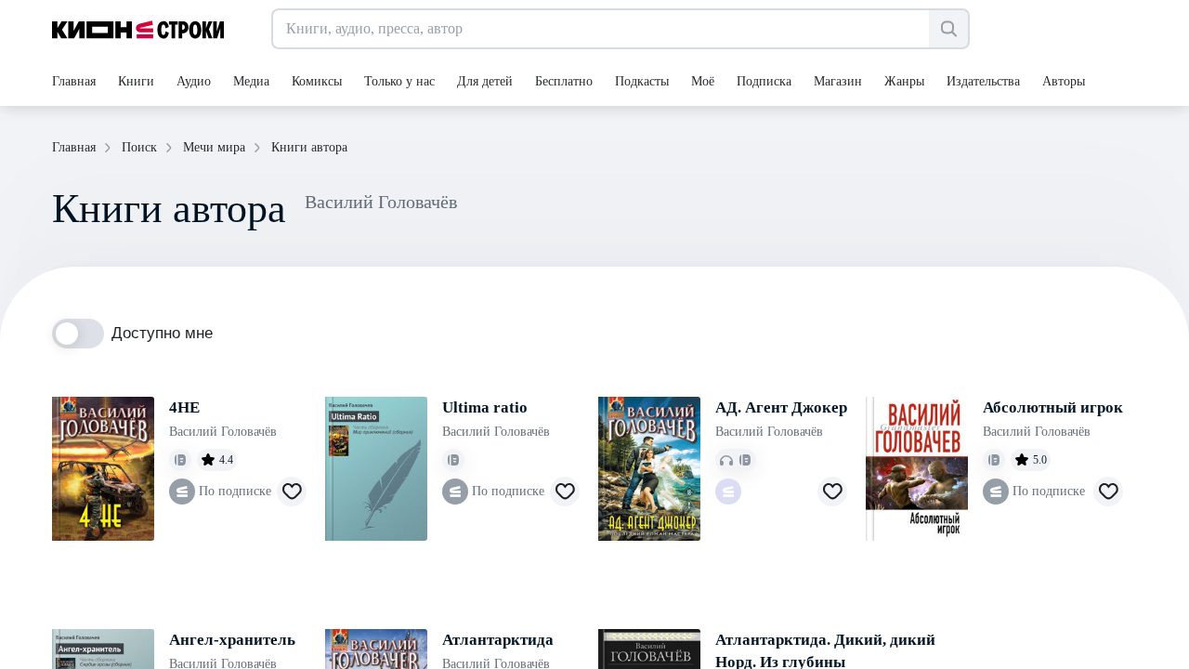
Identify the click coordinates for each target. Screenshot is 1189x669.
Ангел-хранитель (232, 640)
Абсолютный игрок (1053, 407)
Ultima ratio (485, 407)
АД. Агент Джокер (781, 407)
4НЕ (184, 407)
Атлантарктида (498, 640)
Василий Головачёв (223, 432)
